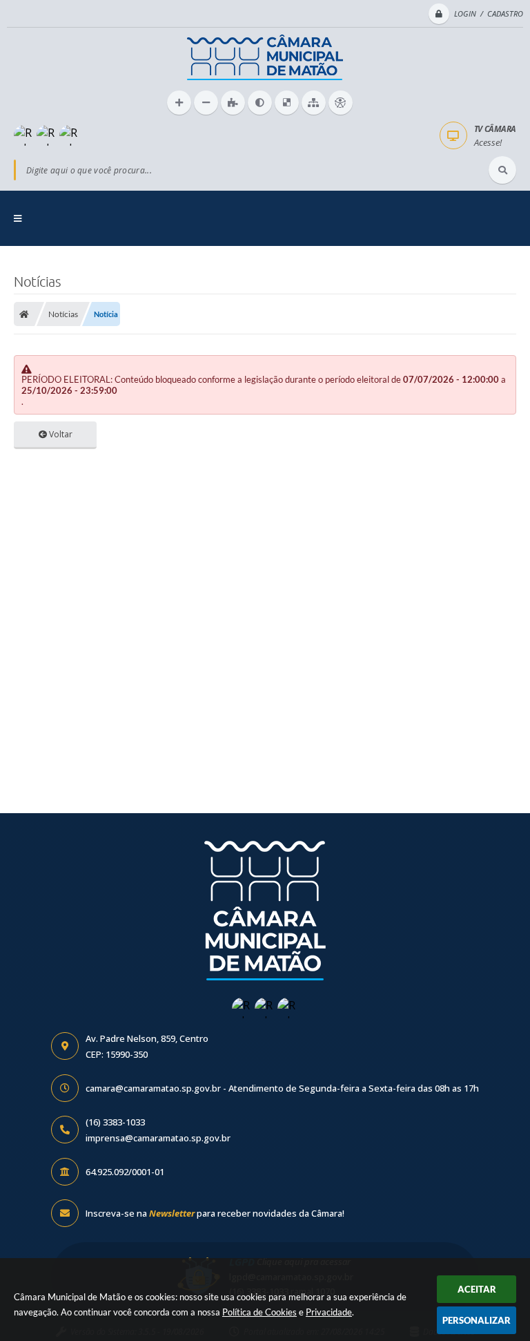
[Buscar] (502, 170)
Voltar (59, 434)
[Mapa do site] (314, 103)
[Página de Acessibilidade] (340, 103)
